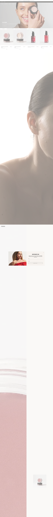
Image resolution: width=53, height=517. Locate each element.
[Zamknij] (43, 252)
